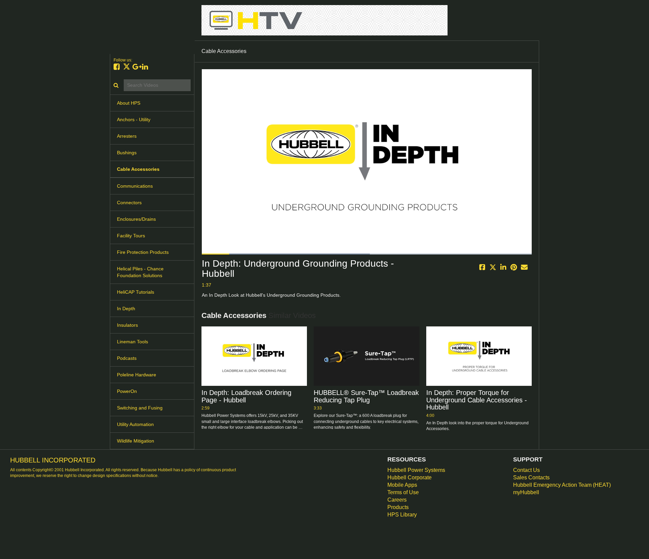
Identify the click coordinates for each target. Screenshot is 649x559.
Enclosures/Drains (136, 219)
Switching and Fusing (140, 407)
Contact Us (526, 470)
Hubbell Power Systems (416, 470)
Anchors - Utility (133, 119)
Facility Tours (131, 235)
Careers (397, 500)
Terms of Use (403, 492)
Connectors (129, 202)
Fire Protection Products (143, 252)
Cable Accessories (138, 169)
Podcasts (127, 358)
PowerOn (127, 391)
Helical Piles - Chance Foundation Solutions (140, 272)
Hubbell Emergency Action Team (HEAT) (562, 485)
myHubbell (526, 492)
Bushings (127, 152)
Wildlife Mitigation (135, 441)
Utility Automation (135, 424)
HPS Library (402, 514)
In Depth (126, 308)
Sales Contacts (531, 477)
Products (398, 507)
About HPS (128, 103)
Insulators (127, 325)
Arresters (127, 136)
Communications (135, 186)
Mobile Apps (402, 485)
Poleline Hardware (136, 374)
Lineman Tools (132, 341)
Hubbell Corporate (409, 477)
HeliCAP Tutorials (135, 292)
